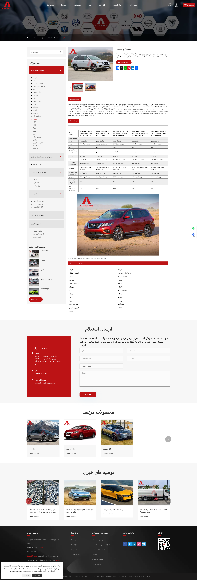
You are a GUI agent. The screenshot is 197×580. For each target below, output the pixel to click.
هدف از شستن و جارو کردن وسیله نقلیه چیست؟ (153, 510)
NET (34, 122)
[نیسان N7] (117, 432)
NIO (34, 125)
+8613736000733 (33, 552)
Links (115, 576)
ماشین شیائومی (38, 143)
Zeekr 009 (44, 251)
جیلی (34, 98)
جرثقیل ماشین (38, 231)
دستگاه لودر (37, 183)
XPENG (36, 146)
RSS (126, 576)
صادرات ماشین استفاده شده (42, 157)
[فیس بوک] (125, 544)
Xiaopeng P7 (45, 289)
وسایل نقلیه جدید (55, 38)
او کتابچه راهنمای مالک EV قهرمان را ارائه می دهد (79, 510)
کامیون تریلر (37, 237)
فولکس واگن (37, 137)
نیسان (65, 38)
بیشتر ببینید (35, 299)
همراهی (35, 95)
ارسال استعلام (117, 5)
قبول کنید (37, 575)
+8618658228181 (41, 373)
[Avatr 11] (34, 260)
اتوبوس (34, 194)
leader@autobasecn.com (45, 383)
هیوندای (35, 107)
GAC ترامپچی (37, 101)
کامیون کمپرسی (38, 234)
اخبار (90, 5)
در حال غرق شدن (39, 86)
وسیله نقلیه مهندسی (39, 172)
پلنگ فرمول (37, 92)
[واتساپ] (134, 544)
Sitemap (121, 576)
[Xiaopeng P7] (34, 289)
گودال (35, 77)
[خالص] (34, 270)
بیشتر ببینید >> (34, 453)
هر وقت (35, 113)
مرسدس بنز (37, 164)
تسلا (34, 128)
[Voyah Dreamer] (34, 279)
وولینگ (35, 140)
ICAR (35, 110)
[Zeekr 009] (34, 251)
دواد (34, 80)
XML (130, 576)
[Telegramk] (144, 544)
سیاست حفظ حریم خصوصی (142, 576)
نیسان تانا (33, 449)
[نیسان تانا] (43, 432)
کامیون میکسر (38, 186)
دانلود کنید (102, 5)
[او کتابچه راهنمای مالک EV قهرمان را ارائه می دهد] (80, 492)
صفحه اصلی (50, 5)
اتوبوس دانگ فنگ (38, 201)
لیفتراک (35, 180)
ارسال (87, 394)
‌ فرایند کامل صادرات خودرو (113, 509)
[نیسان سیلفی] (80, 432)
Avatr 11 (43, 260)
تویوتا (34, 131)
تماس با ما (133, 5)
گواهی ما (74, 545)
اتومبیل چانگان (38, 83)
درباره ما (64, 5)
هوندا (34, 104)
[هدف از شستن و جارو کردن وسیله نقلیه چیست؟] (154, 492)
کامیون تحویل (36, 223)
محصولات (77, 5)
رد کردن (26, 575)
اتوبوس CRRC (38, 207)
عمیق (35, 89)
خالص (43, 270)
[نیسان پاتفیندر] (77, 87)
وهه (34, 134)
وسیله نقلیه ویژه (37, 215)
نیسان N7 (107, 449)
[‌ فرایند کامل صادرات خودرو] (117, 492)
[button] (29, 439)
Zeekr (35, 149)
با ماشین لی (37, 116)
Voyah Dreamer (46, 279)
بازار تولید (74, 549)
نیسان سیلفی (71, 449)
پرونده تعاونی (75, 554)
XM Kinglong (38, 204)
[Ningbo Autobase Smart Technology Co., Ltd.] (9, 5)
